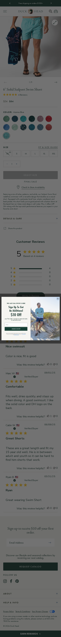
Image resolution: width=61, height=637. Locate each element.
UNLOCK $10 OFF (16, 328)
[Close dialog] (57, 298)
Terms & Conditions (16, 334)
